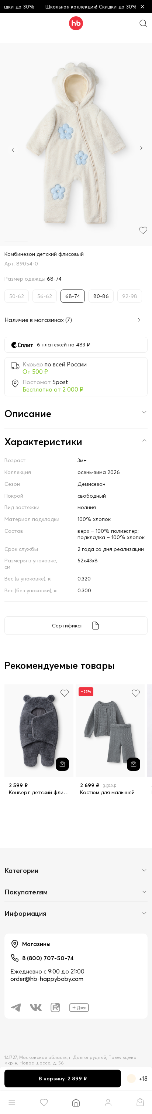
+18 (143, 1078)
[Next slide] (141, 149)
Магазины (36, 944)
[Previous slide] (12, 150)
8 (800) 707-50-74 (48, 958)
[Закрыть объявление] (142, 7)
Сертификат (68, 625)
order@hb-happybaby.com (46, 978)
